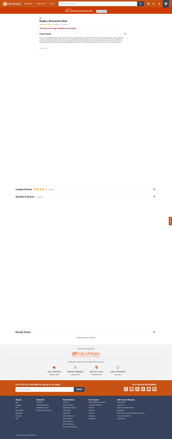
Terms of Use (121, 405)
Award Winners (20, 410)
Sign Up (79, 389)
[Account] (159, 3)
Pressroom (92, 416)
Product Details (45, 34)
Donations (92, 410)
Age (17, 402)
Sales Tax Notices (68, 416)
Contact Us (66, 402)
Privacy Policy (121, 402)
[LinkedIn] (132, 389)
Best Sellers (19, 413)
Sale (17, 418)
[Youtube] (149, 389)
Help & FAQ (66, 413)
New (17, 408)
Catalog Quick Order (42, 405)
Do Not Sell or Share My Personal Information (131, 413)
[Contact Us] (153, 3)
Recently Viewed (23, 332)
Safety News (121, 410)
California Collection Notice (125, 408)
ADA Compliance (68, 421)
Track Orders (67, 410)
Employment (92, 418)
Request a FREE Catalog (43, 410)
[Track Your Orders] (148, 3)
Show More (43, 48)
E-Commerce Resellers (124, 416)
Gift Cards (39, 402)
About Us (91, 408)
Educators (19, 416)
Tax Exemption (67, 418)
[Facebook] (126, 389)
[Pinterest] (137, 389)
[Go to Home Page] (40, 18)
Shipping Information (69, 408)
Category (18, 405)
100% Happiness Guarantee (97, 402)
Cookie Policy (121, 418)
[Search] (140, 3)
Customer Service (68, 405)
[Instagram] (154, 389)
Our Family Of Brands (95, 405)
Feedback (170, 221)
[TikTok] (143, 389)
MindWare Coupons (42, 408)
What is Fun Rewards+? (70, 427)
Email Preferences (68, 424)
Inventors (91, 413)
